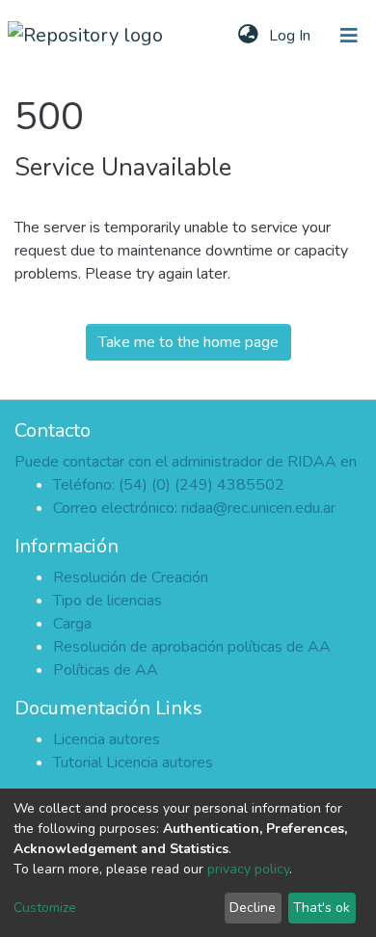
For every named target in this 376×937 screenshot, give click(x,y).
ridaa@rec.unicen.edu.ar (258, 508)
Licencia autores (106, 739)
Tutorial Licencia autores (133, 762)
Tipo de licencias (107, 600)
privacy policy (248, 869)
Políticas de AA (105, 670)
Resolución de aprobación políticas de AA (192, 646)
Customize (44, 907)
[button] (248, 35)
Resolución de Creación (130, 577)
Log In (291, 35)
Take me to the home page (188, 342)
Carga (72, 623)
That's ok (321, 907)
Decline (252, 907)
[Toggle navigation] (349, 35)
